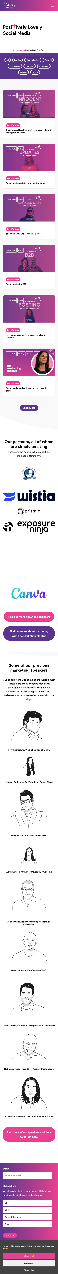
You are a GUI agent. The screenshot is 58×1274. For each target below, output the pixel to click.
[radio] (27, 1203)
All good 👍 (29, 1256)
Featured (48, 60)
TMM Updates (15, 66)
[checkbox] (27, 1214)
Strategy (23, 72)
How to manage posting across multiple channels (29, 319)
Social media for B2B (29, 267)
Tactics (35, 72)
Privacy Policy (29, 1270)
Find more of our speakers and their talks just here (29, 1134)
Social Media (43, 66)
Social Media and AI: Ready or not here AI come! (29, 372)
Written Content (18, 50)
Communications (32, 60)
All (8, 60)
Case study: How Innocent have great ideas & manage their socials (29, 114)
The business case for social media (29, 216)
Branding (17, 60)
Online (20, 95)
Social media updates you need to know (29, 166)
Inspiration (29, 66)
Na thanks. (29, 1263)
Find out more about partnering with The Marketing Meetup (29, 633)
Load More (29, 407)
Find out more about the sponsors (29, 616)
